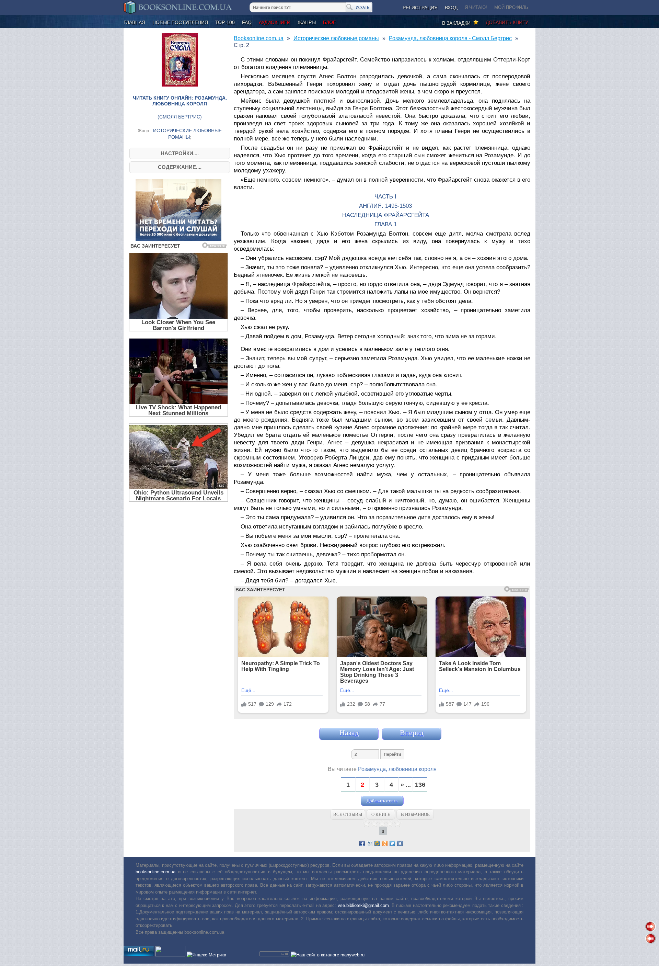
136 (420, 785)
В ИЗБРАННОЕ (415, 814)
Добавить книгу (507, 22)
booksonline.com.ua (155, 871)
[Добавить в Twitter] (392, 843)
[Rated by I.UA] (170, 954)
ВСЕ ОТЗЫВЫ (347, 814)
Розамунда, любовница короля (397, 769)
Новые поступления (180, 22)
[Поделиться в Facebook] (362, 843)
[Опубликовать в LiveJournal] (369, 843)
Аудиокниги (274, 22)
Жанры (307, 22)
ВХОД (451, 7)
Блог (329, 22)
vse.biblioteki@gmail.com (363, 905)
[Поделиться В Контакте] (400, 843)
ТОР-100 (225, 22)
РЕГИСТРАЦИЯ (420, 7)
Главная (134, 22)
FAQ (247, 22)
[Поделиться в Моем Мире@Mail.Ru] (377, 843)
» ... (406, 785)
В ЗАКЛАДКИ (457, 23)
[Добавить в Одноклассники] (385, 843)
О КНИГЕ (380, 814)
